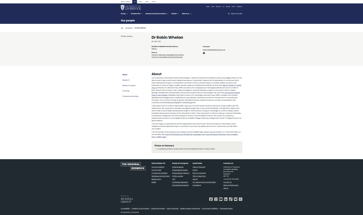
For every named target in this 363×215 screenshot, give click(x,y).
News (208, 6)
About (124, 75)
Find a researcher (199, 176)
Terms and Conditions (210, 208)
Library (195, 170)
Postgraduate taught (180, 170)
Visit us (225, 188)
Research (125, 80)
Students (239, 6)
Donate (218, 6)
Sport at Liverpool (199, 173)
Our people (128, 20)
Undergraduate (178, 167)
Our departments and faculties (204, 182)
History (154, 49)
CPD (173, 179)
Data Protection (173, 208)
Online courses (177, 176)
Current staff (156, 170)
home (122, 28)
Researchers (156, 179)
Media (154, 182)
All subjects (197, 185)
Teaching (125, 91)
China (140, 2)
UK (134, 2)
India (146, 2)
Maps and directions (230, 185)
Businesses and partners (161, 176)
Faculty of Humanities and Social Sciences (167, 57)
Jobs (212, 6)
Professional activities (130, 96)
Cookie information (158, 208)
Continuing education (180, 182)
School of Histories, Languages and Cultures (168, 55)
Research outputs (129, 85)
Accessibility (125, 208)
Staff (233, 6)
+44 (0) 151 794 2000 (231, 179)
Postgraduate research (181, 173)
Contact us (227, 182)
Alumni (228, 6)
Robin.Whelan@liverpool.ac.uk (214, 50)
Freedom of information (140, 208)
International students (180, 185)
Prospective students (160, 173)
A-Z (223, 6)
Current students (158, 167)
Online (154, 2)
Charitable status (226, 208)
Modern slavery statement (190, 208)
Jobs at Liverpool (199, 167)
